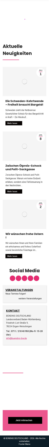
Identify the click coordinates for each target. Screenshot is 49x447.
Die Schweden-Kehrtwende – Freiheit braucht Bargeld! (24, 103)
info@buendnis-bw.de (16, 338)
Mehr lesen (12, 123)
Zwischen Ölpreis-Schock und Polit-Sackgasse (23, 167)
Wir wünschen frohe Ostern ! (24, 235)
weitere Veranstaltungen (30, 298)
